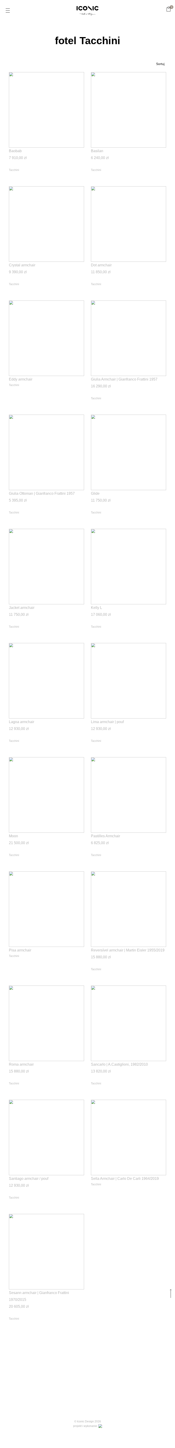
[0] (168, 8)
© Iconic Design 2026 (87, 1421)
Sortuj (160, 64)
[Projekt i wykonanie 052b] (100, 1426)
